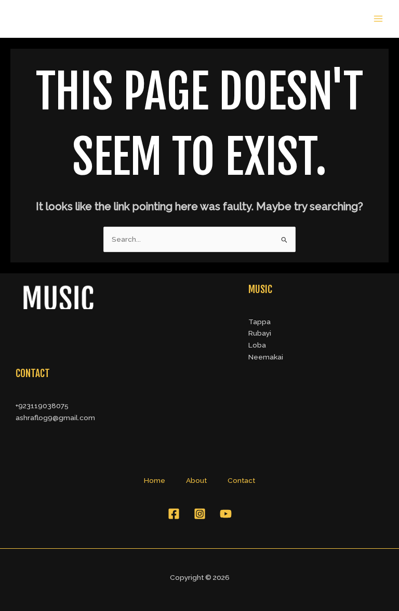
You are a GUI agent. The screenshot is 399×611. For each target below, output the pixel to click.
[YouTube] (226, 514)
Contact (241, 480)
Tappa (259, 321)
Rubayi (259, 333)
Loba (257, 345)
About (196, 480)
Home (154, 480)
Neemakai (265, 357)
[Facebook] (174, 514)
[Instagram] (200, 514)
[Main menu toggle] (378, 19)
